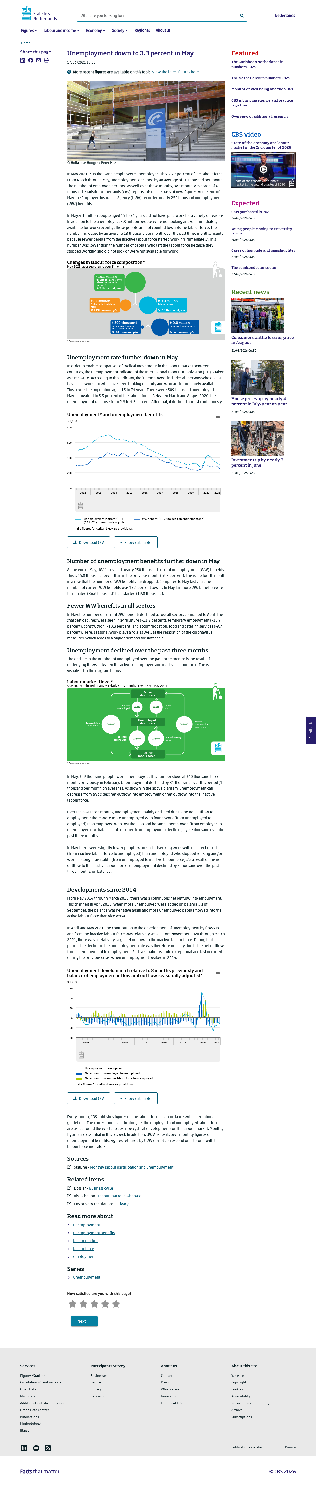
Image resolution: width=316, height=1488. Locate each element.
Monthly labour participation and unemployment (131, 1167)
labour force (83, 1249)
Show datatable (137, 543)
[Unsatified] (83, 1303)
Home (25, 43)
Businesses (99, 1376)
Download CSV (91, 543)
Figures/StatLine (32, 1376)
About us (163, 31)
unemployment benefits (94, 1233)
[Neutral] (94, 1303)
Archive (237, 1410)
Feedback (311, 730)
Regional (142, 31)
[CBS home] (44, 12)
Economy (94, 31)
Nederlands (285, 16)
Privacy (122, 1204)
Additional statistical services (42, 1403)
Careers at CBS (171, 1403)
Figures (27, 31)
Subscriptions (241, 1417)
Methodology (30, 1423)
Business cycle (101, 1188)
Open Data (28, 1389)
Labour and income (60, 31)
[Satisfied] (105, 1303)
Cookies (237, 1389)
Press (165, 1382)
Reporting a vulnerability (250, 1403)
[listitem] (23, 60)
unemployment (86, 1225)
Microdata (27, 1396)
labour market (85, 1241)
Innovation (169, 1396)
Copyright (238, 1382)
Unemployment (86, 1278)
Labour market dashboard (119, 1196)
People (96, 1382)
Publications (29, 1417)
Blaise (24, 1430)
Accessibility (240, 1396)
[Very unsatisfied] (72, 1303)
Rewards (97, 1396)
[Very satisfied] (116, 1303)
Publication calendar (246, 1447)
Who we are (170, 1389)
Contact (166, 1376)
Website (237, 1376)
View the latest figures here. (176, 72)
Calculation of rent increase (41, 1382)
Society (118, 31)
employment (84, 1257)
